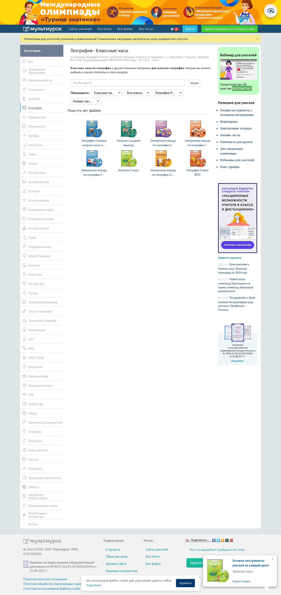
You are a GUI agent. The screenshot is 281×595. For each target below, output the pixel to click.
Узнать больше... (242, 581)
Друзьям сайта (116, 563)
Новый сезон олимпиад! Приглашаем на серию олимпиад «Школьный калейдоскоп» (235, 285)
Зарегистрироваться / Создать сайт (229, 29)
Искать (194, 83)
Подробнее (93, 585)
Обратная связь (117, 556)
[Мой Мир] (227, 539)
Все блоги (104, 29)
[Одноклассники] (223, 539)
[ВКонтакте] (214, 539)
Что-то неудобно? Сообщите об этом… (218, 550)
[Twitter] (218, 539)
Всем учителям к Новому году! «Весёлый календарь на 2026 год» (233, 268)
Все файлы (125, 29)
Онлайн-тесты (230, 135)
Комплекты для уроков (236, 142)
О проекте (113, 549)
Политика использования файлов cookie (51, 588)
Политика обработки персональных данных (54, 584)
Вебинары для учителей (237, 160)
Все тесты (146, 29)
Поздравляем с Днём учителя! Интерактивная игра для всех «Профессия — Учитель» (236, 304)
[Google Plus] (231, 539)
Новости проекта (229, 258)
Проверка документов (121, 571)
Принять (185, 583)
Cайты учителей (80, 29)
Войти (190, 29)
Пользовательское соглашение (45, 579)
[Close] (272, 559)
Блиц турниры (229, 167)
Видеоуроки (228, 121)
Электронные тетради (236, 128)
